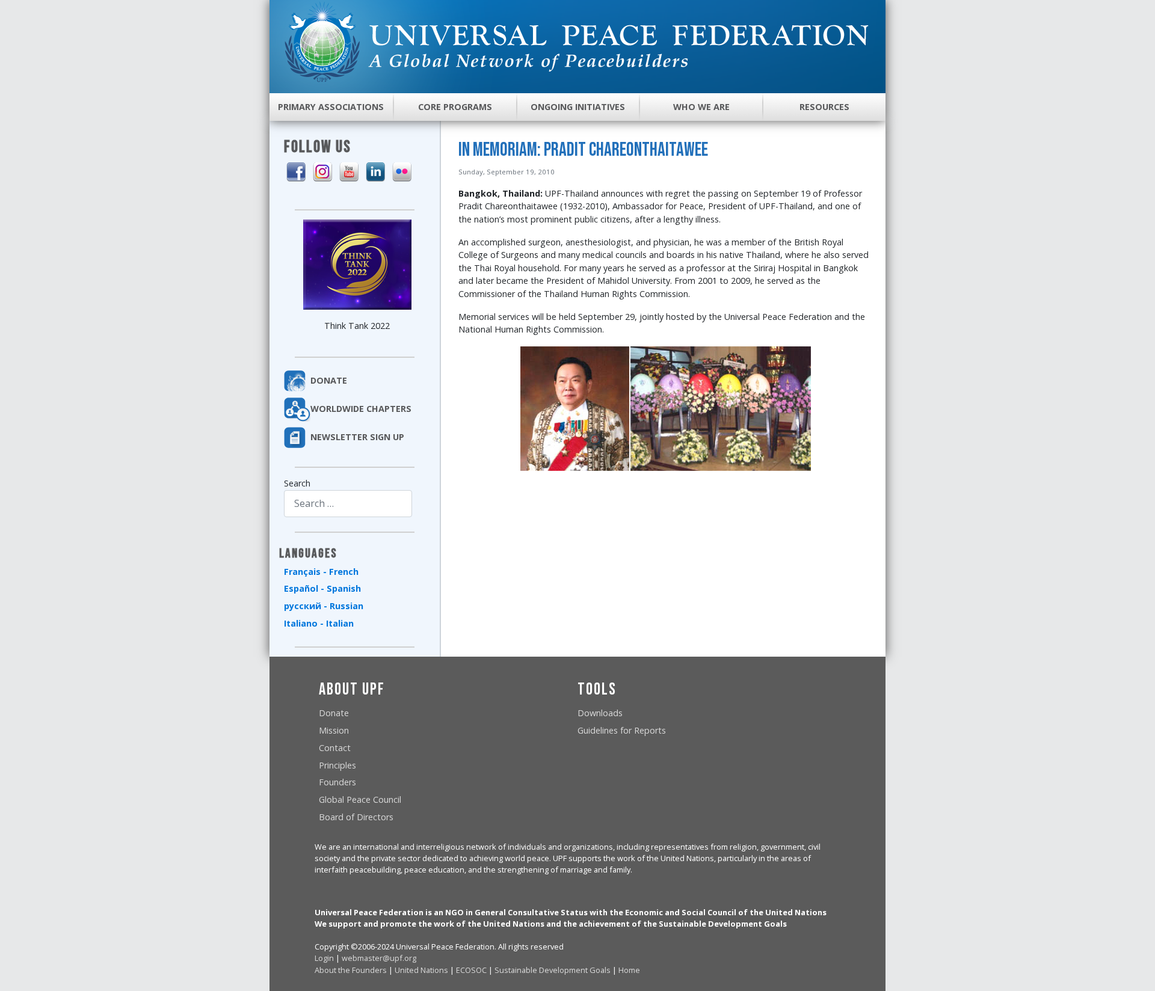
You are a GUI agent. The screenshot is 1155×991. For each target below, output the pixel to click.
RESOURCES (824, 106)
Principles (337, 765)
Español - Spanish (322, 588)
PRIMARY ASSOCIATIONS (331, 106)
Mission (334, 730)
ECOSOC (471, 970)
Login (324, 958)
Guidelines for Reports (622, 730)
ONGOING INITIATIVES (578, 106)
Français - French (321, 571)
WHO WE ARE (701, 106)
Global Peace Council (360, 799)
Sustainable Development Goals (552, 970)
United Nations (421, 970)
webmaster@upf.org (379, 958)
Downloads (600, 713)
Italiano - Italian (319, 623)
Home (629, 970)
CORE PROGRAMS (455, 106)
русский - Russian (323, 606)
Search (297, 483)
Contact (335, 747)
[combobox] (348, 503)
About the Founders (351, 970)
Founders (337, 782)
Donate (334, 713)
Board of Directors (356, 817)
